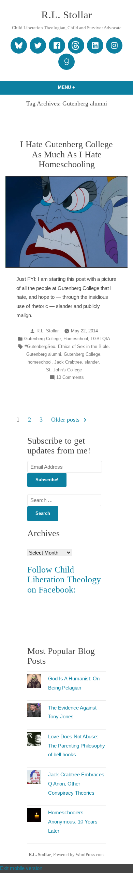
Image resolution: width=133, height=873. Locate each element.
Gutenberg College (42, 338)
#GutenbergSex (40, 346)
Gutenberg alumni (43, 354)
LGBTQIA (100, 338)
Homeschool (75, 338)
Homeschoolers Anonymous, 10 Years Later (73, 821)
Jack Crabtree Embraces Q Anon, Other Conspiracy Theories (76, 783)
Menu (80, 87)
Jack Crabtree (68, 362)
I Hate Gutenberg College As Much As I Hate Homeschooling (66, 154)
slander (92, 362)
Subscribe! (46, 480)
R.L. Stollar (66, 15)
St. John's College (64, 370)
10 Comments (70, 378)
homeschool (39, 362)
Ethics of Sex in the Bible (83, 346)
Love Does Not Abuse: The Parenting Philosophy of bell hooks (76, 745)
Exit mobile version (21, 868)
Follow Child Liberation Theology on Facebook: (64, 579)
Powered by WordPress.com (78, 854)
